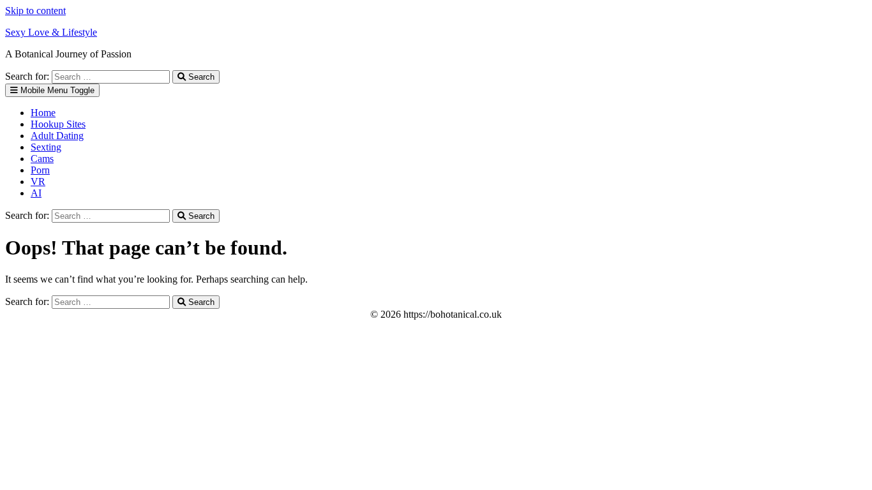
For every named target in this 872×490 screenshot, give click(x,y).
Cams (42, 158)
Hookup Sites (58, 124)
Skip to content (35, 10)
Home (43, 112)
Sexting (46, 147)
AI (36, 193)
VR (38, 181)
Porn (40, 170)
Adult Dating (57, 135)
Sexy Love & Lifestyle (51, 32)
